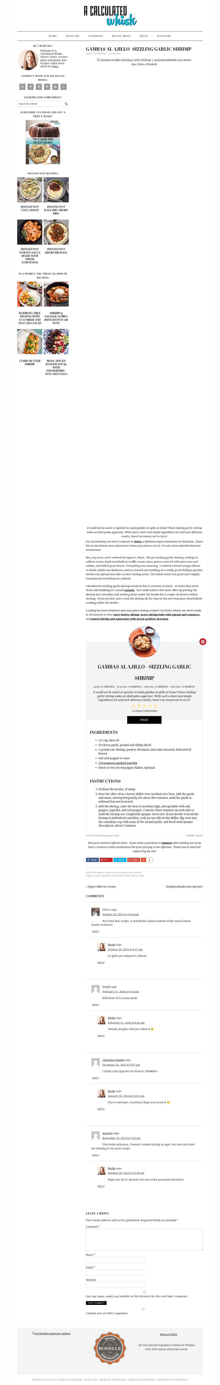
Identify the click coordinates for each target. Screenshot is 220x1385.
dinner (108, 872)
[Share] (143, 860)
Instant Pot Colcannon (30, 208)
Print (144, 719)
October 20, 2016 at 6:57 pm (125, 949)
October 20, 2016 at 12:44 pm (120, 914)
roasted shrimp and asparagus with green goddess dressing (128, 618)
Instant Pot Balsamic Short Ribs (56, 210)
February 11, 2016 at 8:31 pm (120, 991)
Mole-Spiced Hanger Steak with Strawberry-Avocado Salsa (56, 367)
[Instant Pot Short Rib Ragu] (56, 243)
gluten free (117, 872)
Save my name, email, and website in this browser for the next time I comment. (137, 1296)
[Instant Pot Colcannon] (29, 201)
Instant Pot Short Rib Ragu (56, 250)
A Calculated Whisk (110, 14)
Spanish (134, 876)
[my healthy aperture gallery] (51, 1333)
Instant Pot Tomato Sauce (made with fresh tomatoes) (30, 255)
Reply (95, 931)
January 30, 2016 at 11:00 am (126, 1173)
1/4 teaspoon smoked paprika (117, 763)
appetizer (101, 872)
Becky (111, 944)
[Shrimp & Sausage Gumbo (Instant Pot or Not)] (56, 294)
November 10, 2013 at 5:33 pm (121, 1138)
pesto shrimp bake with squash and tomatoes (170, 614)
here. (55, 66)
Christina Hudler (113, 1060)
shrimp (127, 876)
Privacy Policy (168, 1334)
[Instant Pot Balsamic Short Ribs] (56, 201)
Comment (93, 1226)
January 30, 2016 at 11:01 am (126, 1096)
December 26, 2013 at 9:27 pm (121, 1065)
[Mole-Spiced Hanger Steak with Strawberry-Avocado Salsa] (56, 342)
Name (90, 1254)
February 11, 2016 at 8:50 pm (126, 1022)
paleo (125, 872)
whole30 (137, 872)
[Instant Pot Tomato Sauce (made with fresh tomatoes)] (29, 243)
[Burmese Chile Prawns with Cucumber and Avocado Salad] (29, 294)
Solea (137, 541)
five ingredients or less (107, 876)
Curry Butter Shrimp (29, 362)
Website (91, 1280)
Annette (107, 1133)
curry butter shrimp (126, 614)
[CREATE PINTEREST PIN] (202, 641)
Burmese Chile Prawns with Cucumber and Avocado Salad (29, 318)
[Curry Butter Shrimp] (29, 342)
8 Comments (114, 53)
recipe (130, 872)
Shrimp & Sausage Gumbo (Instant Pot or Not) (56, 318)
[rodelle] (110, 1365)
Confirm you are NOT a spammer (107, 1313)
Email (90, 1267)
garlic (120, 876)
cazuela (129, 590)
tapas (141, 876)
